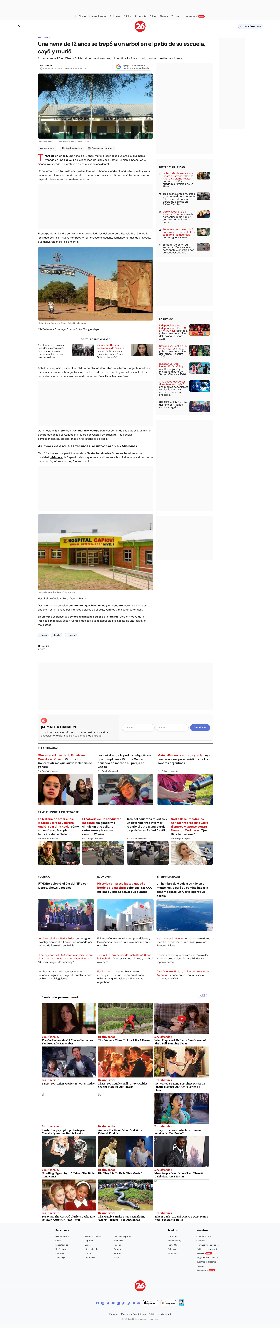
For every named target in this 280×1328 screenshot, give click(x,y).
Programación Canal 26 (207, 1257)
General (88, 1245)
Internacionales (168, 876)
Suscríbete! (200, 727)
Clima (58, 1240)
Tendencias (90, 1257)
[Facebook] (97, 1303)
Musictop (172, 1253)
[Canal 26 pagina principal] (140, 31)
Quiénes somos (203, 1236)
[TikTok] (123, 1303)
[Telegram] (133, 1303)
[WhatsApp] (128, 1303)
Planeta (117, 1249)
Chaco (43, 635)
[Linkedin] (118, 1303)
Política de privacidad (206, 1249)
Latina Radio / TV (176, 1240)
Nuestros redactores (206, 1261)
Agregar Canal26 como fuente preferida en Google (136, 66)
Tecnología (60, 1257)
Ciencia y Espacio (122, 1236)
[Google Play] (168, 1303)
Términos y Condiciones (133, 1314)
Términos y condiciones (207, 1245)
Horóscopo (60, 1249)
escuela (69, 160)
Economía (104, 876)
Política (44, 876)
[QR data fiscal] (181, 1305)
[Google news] (138, 1303)
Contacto (200, 1240)
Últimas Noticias (62, 1236)
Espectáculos (61, 1245)
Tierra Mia (172, 1245)
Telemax (172, 1249)
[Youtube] (113, 1303)
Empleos (200, 1266)
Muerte (56, 635)
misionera (56, 457)
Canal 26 (48, 65)
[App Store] (150, 1303)
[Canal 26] (140, 1286)
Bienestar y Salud (93, 1236)
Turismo (117, 1257)
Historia (117, 1245)
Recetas (117, 1253)
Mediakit (203, 1253)
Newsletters (205, 1270)
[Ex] (107, 1303)
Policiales (44, 37)
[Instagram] (102, 1303)
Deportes (89, 1240)
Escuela (70, 635)
